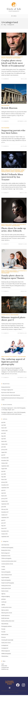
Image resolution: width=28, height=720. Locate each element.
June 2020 (3, 474)
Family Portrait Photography (9, 270)
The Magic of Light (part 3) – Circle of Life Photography (13, 408)
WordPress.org (4, 669)
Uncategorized (4, 648)
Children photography (6, 558)
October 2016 (4, 534)
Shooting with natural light (7, 640)
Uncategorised (10, 24)
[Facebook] (18, 685)
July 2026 (3, 422)
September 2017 (5, 517)
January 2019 (4, 498)
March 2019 (4, 495)
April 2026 (3, 425)
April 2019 (3, 493)
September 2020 (5, 466)
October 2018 (4, 501)
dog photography (5, 577)
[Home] (1, 24)
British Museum (9, 108)
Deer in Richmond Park (6, 574)
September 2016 (5, 536)
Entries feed (4, 665)
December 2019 (4, 485)
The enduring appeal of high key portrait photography (13, 361)
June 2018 (3, 506)
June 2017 (3, 523)
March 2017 (4, 528)
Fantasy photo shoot (7, 57)
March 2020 (4, 479)
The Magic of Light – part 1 (8, 409)
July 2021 (3, 455)
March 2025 (4, 427)
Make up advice (5, 610)
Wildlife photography (6, 653)
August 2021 (4, 452)
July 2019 (3, 490)
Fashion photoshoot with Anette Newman (10, 395)
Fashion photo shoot (19, 169)
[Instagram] (23, 685)
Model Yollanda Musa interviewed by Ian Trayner (12, 177)
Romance (3, 637)
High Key (3, 593)
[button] (9, 687)
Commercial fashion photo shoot (8, 561)
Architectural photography (7, 547)
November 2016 (5, 531)
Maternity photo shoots (6, 612)
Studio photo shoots (12, 271)
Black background (5, 553)
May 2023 (3, 436)
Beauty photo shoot (6, 169)
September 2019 (5, 487)
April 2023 (3, 438)
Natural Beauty (4, 623)
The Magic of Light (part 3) (7, 389)
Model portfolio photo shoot (12, 171)
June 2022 (3, 447)
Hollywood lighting (5, 596)
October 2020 (4, 463)
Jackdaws (3, 599)
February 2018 (4, 509)
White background (5, 651)
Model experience (5, 170)
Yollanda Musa (4, 656)
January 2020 (4, 482)
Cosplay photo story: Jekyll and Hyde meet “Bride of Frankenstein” (13, 63)
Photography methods (6, 626)
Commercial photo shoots (7, 563)
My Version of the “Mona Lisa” (8, 392)
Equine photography (6, 580)
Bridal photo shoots (5, 555)
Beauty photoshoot (5, 387)
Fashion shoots (5, 314)
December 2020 (4, 457)
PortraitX (9, 58)
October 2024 (4, 430)
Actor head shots (5, 544)
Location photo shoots (6, 607)
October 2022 (4, 444)
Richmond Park (4, 634)
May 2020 (3, 476)
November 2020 (5, 460)
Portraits (8, 225)
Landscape (3, 602)
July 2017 (3, 520)
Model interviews (15, 170)
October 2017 (4, 514)
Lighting (3, 604)
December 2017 (4, 512)
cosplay (3, 566)
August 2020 (4, 468)
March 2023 (4, 441)
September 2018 (5, 504)
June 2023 (3, 433)
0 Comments (6, 78)
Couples (3, 569)
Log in (2, 664)
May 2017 (3, 525)
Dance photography (5, 572)
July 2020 (3, 471)
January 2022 (4, 449)
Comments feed (5, 667)
